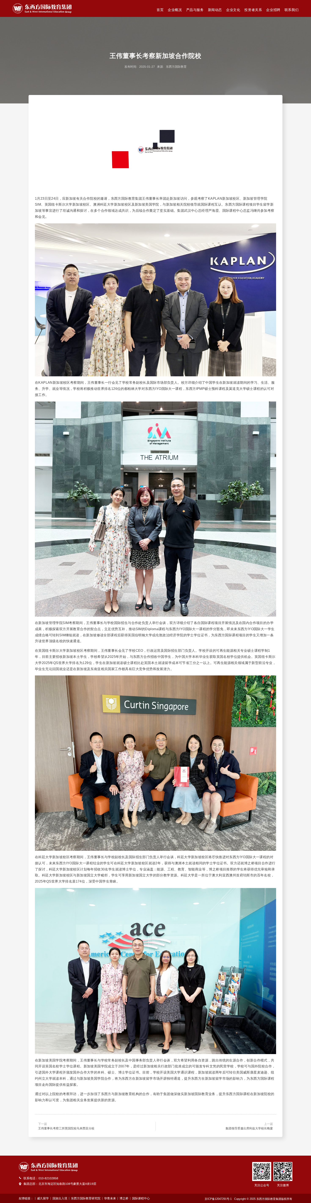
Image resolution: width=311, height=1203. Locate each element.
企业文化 (233, 10)
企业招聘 (273, 10)
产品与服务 (195, 10)
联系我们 (292, 10)
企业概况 (175, 10)
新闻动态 (215, 10)
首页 (160, 10)
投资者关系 (253, 10)
